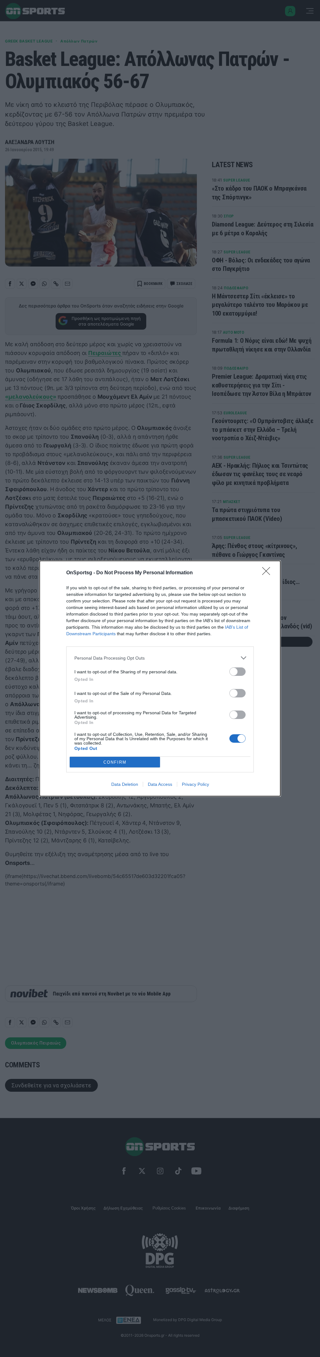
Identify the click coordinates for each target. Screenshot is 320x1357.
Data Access (160, 784)
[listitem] (160, 658)
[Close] (268, 573)
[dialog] (160, 678)
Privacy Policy (195, 784)
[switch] (237, 671)
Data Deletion (124, 784)
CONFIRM (115, 762)
